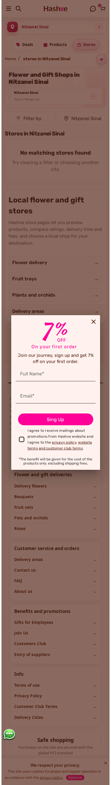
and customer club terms (61, 448)
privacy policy (64, 442)
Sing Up (55, 419)
